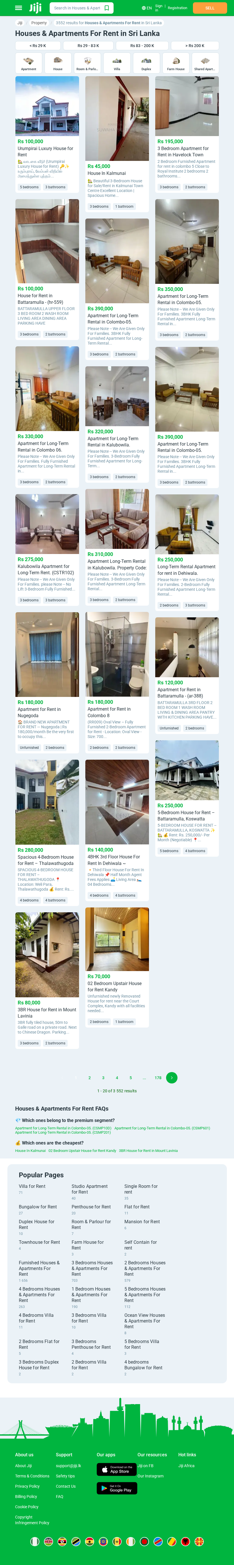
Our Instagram (151, 1476)
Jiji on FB (146, 1465)
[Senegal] (117, 1541)
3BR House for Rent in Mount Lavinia (148, 1151)
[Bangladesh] (144, 1541)
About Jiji (23, 1465)
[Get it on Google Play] (117, 1489)
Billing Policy (26, 1496)
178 (158, 1077)
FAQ (59, 1496)
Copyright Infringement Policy (32, 1520)
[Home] (36, 8)
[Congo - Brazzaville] (171, 1541)
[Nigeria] (34, 1541)
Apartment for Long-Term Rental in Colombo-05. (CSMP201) (63, 1132)
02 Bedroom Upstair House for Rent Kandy (82, 1151)
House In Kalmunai (30, 1151)
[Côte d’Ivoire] (130, 1541)
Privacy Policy (27, 1486)
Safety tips (65, 1476)
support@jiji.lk (68, 1465)
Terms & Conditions (32, 1476)
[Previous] (62, 1077)
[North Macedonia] (199, 1541)
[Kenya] (48, 1541)
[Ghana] (89, 1541)
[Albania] (185, 1541)
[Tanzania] (75, 1541)
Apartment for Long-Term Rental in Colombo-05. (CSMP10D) (63, 1128)
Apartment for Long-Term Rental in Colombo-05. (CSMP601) (162, 1128)
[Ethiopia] (103, 1541)
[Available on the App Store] (117, 1470)
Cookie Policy (27, 1507)
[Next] (171, 1077)
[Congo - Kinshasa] (158, 1541)
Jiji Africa (186, 1465)
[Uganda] (62, 1541)
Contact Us (66, 1486)
